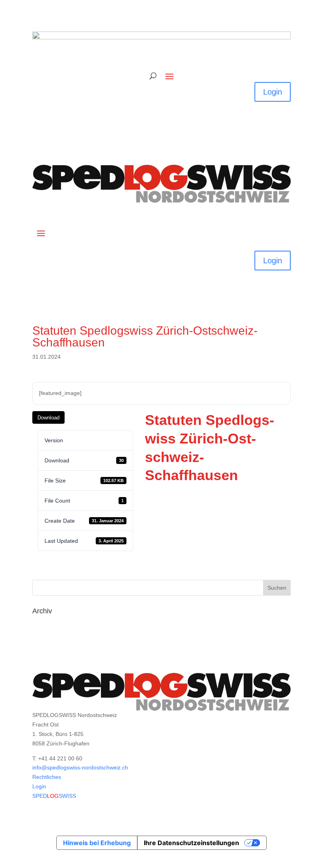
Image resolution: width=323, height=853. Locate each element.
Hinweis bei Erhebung (97, 843)
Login (272, 92)
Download (48, 418)
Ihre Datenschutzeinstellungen (191, 843)
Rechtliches (46, 777)
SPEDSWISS (54, 796)
